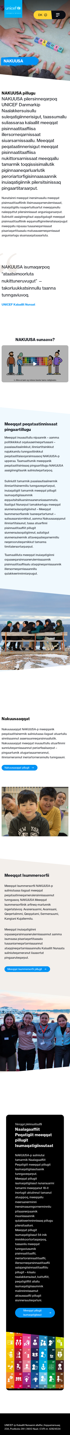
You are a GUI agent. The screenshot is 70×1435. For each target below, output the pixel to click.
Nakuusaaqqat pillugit (16, 767)
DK (40, 15)
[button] (35, 363)
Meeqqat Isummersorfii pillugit (24, 969)
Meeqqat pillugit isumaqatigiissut (32, 1312)
